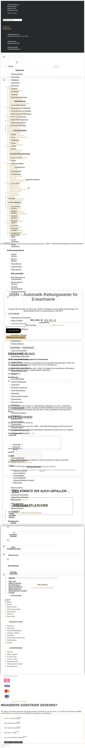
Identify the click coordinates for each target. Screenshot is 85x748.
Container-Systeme (14, 130)
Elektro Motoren (15, 111)
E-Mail (11, 456)
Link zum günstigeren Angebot (14, 737)
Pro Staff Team (14, 152)
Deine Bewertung (15, 433)
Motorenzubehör (15, 115)
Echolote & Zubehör (16, 122)
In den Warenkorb (13, 331)
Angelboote (13, 94)
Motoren (10, 107)
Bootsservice (14, 139)
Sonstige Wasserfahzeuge (19, 103)
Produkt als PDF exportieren (21, 462)
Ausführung (44, 322)
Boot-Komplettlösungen (18, 137)
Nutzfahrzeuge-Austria (13, 522)
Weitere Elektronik (16, 124)
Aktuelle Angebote (16, 105)
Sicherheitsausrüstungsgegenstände (30, 244)
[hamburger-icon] (56, 66)
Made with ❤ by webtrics (19, 701)
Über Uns (12, 148)
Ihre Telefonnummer (10, 728)
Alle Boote (13, 88)
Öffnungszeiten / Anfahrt (18, 591)
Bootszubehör (14, 313)
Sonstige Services (14, 131)
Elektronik (12, 435)
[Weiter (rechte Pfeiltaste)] (4, 746)
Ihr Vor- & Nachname (11, 718)
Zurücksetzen (59, 325)
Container (12, 515)
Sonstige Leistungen (13, 572)
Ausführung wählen (34, 513)
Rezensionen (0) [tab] (28, 347)
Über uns (10, 146)
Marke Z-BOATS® (16, 154)
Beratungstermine (16, 156)
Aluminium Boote (15, 100)
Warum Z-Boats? (15, 150)
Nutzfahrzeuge (14, 133)
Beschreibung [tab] (15, 347)
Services (12, 517)
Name (11, 452)
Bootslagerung (14, 141)
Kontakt (11, 592)
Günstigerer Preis (9, 732)
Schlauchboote (20, 101)
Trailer (11, 513)
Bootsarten (20, 70)
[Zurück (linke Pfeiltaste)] (1, 746)
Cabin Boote (14, 96)
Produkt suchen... (9, 18)
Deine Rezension (15, 448)
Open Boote (13, 92)
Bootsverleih (12, 126)
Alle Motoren (14, 109)
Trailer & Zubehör (13, 128)
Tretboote (12, 102)
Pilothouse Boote (15, 90)
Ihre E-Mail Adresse (10, 723)
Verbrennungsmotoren (17, 113)
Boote (11, 66)
